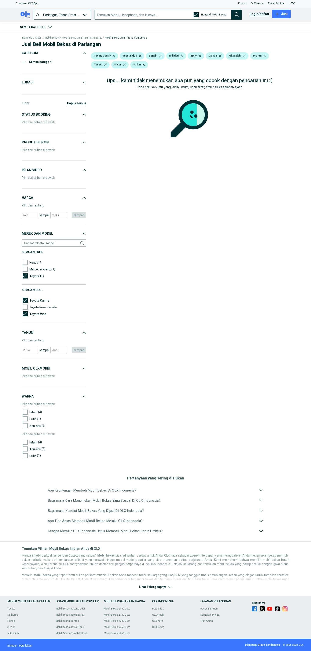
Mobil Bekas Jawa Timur (70, 627)
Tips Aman (206, 620)
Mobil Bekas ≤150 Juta (117, 614)
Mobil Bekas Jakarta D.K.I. (70, 608)
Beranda (27, 37)
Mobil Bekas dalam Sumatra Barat (82, 37)
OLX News (158, 627)
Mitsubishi (13, 633)
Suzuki (11, 627)
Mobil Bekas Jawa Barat (70, 614)
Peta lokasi (25, 645)
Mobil (38, 37)
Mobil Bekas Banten (67, 620)
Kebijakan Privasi (210, 614)
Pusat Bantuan (209, 608)
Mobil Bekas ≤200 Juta (117, 620)
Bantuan (12, 645)
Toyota (11, 608)
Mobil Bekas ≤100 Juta (117, 608)
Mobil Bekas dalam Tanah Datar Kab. (126, 37)
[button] (27, 3)
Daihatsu (12, 614)
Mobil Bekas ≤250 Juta (117, 627)
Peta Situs (158, 608)
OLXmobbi (158, 614)
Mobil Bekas (52, 37)
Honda (11, 620)
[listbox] (113, 55)
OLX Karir (157, 620)
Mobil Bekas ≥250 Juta (117, 633)
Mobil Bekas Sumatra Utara (71, 633)
